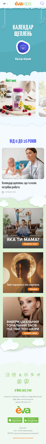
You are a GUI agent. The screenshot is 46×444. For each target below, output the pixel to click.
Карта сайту (23, 428)
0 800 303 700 (23, 390)
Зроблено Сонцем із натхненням (23, 438)
